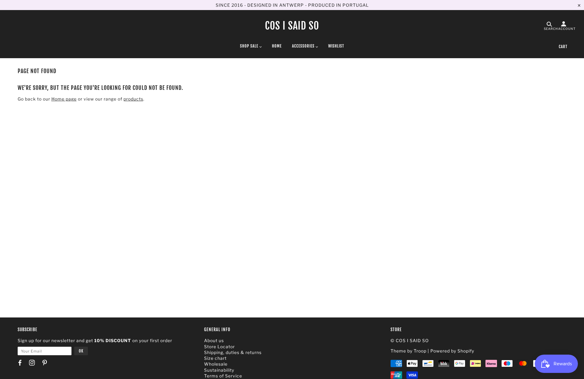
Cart (563, 46)
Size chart (215, 358)
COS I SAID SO (292, 25)
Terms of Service (223, 375)
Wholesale (216, 364)
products (133, 98)
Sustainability (219, 370)
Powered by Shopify (452, 350)
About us (214, 340)
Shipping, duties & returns (233, 352)
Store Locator (219, 346)
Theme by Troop (408, 350)
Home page (64, 98)
